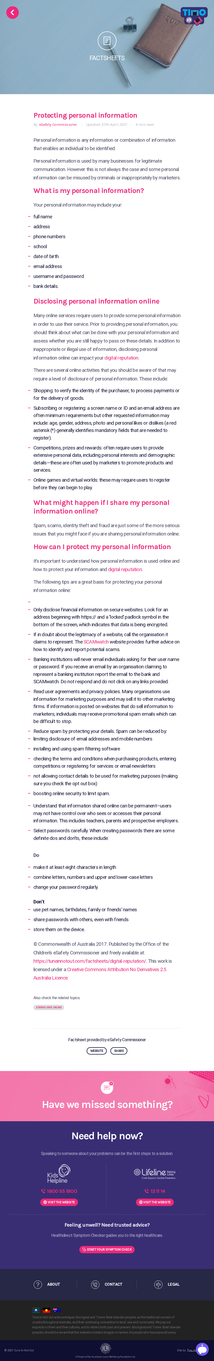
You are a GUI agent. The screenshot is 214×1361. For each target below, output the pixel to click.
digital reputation (121, 358)
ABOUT (53, 1284)
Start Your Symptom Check (109, 1249)
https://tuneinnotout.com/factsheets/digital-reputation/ (89, 961)
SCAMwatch (96, 642)
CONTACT (114, 1284)
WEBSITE (96, 1051)
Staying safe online (49, 1007)
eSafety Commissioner (57, 124)
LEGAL (174, 1284)
